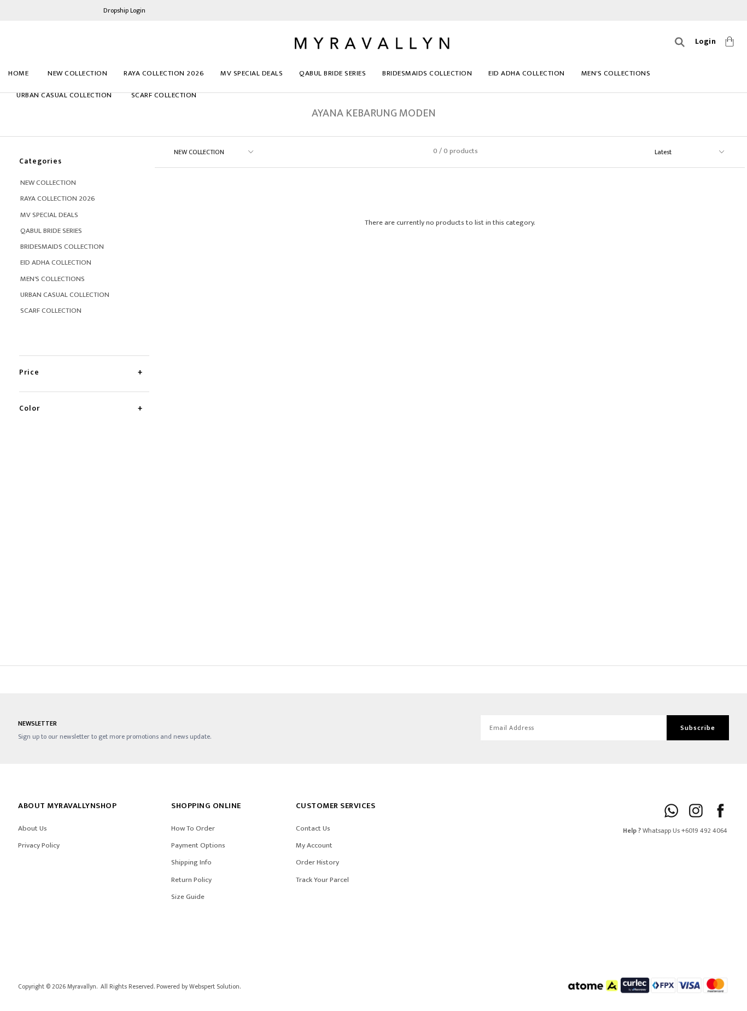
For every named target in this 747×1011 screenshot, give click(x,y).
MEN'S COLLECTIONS (616, 73)
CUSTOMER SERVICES (336, 806)
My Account (314, 845)
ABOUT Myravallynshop (67, 806)
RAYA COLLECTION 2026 (164, 73)
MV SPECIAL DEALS (251, 73)
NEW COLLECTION (77, 73)
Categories (40, 161)
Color (29, 408)
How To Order (193, 828)
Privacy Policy (39, 845)
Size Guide (188, 897)
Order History (317, 862)
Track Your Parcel (322, 880)
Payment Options (198, 845)
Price (29, 372)
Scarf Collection (164, 95)
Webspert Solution (214, 986)
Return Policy (191, 880)
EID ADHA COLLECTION (526, 73)
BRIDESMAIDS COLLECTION (427, 73)
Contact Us (313, 828)
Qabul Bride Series (332, 73)
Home (18, 73)
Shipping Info (191, 862)
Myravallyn (81, 986)
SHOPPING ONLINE (206, 806)
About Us (32, 828)
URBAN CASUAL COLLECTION (64, 95)
